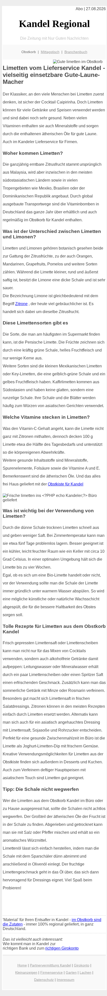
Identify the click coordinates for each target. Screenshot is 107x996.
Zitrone (21, 304)
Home (22, 965)
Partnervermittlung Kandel (50, 965)
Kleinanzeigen (26, 972)
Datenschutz (44, 980)
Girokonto (81, 965)
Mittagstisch (50, 52)
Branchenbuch (75, 52)
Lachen (85, 972)
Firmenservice (51, 972)
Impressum (65, 980)
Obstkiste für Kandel (65, 484)
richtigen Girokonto (62, 948)
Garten (71, 972)
